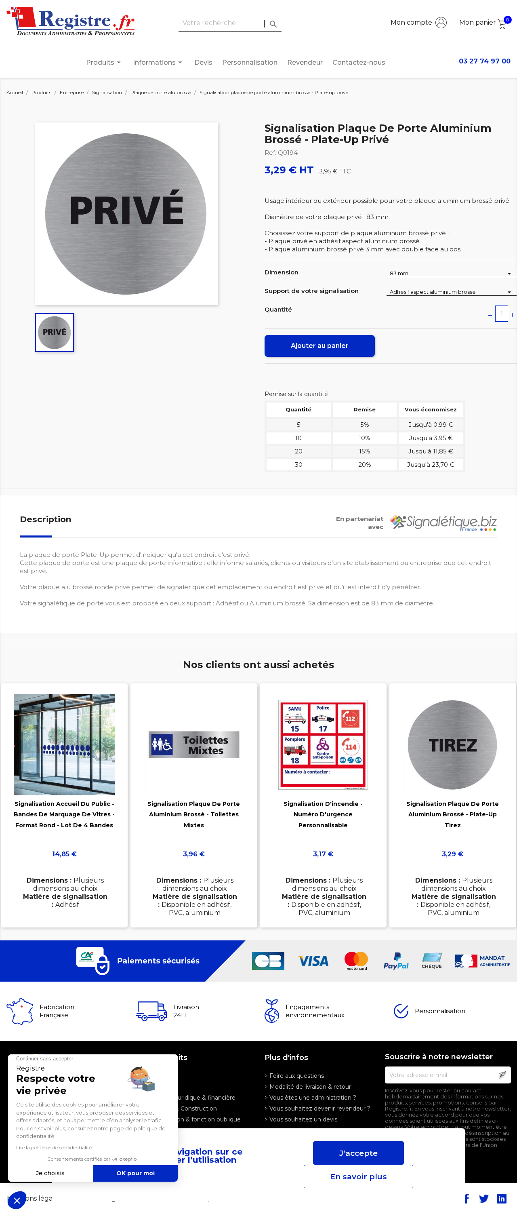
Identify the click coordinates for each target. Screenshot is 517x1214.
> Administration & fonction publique (190, 1119)
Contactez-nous (358, 62)
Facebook (466, 1199)
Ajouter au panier (320, 346)
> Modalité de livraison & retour (308, 1086)
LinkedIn (502, 1199)
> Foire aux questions (294, 1075)
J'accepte (358, 1153)
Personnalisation (249, 62)
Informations (159, 62)
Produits (104, 62)
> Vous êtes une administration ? (310, 1097)
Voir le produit (64, 794)
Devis (203, 62)
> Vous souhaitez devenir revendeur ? (317, 1108)
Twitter (484, 1199)
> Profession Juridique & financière (187, 1097)
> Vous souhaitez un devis (301, 1119)
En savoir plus (358, 1176)
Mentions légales (35, 1198)
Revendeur (305, 62)
